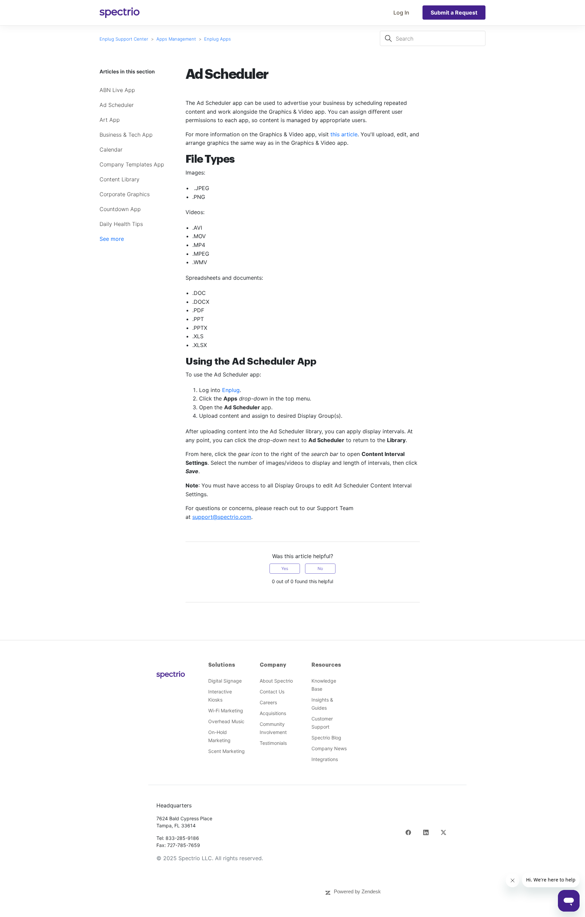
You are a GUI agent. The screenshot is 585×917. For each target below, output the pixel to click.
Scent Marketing (226, 751)
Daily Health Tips (121, 224)
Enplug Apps (217, 39)
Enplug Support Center (124, 39)
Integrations (324, 759)
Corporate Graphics (125, 194)
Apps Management (176, 39)
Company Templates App (132, 164)
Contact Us (272, 691)
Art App (110, 119)
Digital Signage (225, 681)
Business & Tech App (126, 134)
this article (344, 134)
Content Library (119, 179)
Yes (284, 568)
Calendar (111, 149)
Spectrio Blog (326, 737)
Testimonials (273, 743)
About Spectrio (276, 681)
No (320, 568)
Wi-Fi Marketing (225, 710)
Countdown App (120, 209)
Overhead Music (226, 721)
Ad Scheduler (117, 104)
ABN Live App (117, 90)
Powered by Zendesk (357, 891)
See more (112, 238)
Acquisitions (273, 713)
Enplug (231, 390)
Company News (329, 748)
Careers (268, 702)
